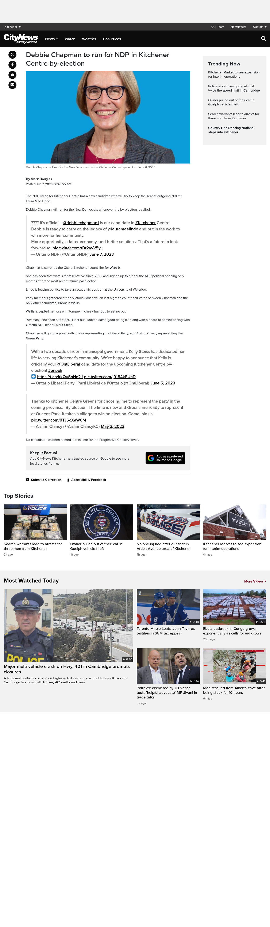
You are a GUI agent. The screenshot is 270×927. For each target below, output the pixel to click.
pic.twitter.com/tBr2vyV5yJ (78, 248)
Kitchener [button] (11, 27)
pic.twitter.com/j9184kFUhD (110, 376)
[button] (258, 27)
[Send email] (12, 85)
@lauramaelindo (123, 229)
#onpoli (55, 370)
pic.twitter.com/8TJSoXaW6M (58, 420)
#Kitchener (145, 222)
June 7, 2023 (102, 254)
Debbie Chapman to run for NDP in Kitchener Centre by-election (97, 59)
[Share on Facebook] (12, 65)
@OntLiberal (68, 364)
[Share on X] (12, 55)
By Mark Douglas (39, 179)
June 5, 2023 (162, 383)
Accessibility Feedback (88, 480)
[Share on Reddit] (12, 75)
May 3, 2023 (112, 426)
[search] (263, 39)
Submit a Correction (46, 480)
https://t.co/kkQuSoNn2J (60, 376)
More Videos (254, 581)
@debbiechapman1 (81, 222)
